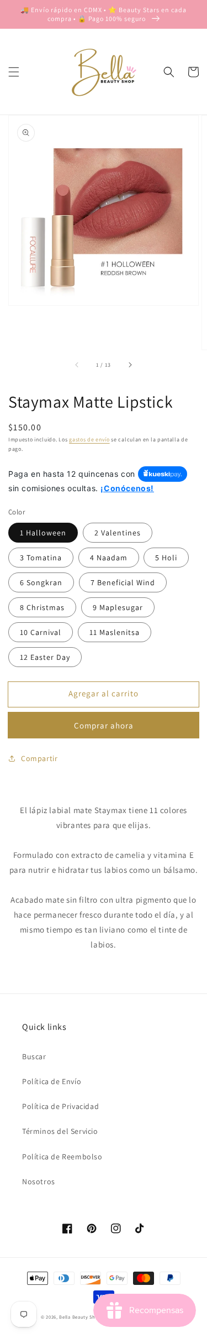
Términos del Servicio (60, 1131)
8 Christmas (42, 607)
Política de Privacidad (60, 1106)
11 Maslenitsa (114, 632)
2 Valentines (117, 533)
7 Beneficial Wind (123, 582)
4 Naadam (109, 558)
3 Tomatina (41, 558)
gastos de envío (89, 439)
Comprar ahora (104, 725)
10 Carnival (40, 632)
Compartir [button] (39, 758)
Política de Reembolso (62, 1157)
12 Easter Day (45, 657)
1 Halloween (43, 533)
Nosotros (38, 1181)
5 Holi (166, 558)
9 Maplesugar (118, 607)
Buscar (34, 1056)
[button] (14, 72)
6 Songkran (41, 582)
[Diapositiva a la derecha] (130, 365)
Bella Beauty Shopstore (86, 1317)
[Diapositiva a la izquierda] (77, 365)
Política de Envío (51, 1081)
